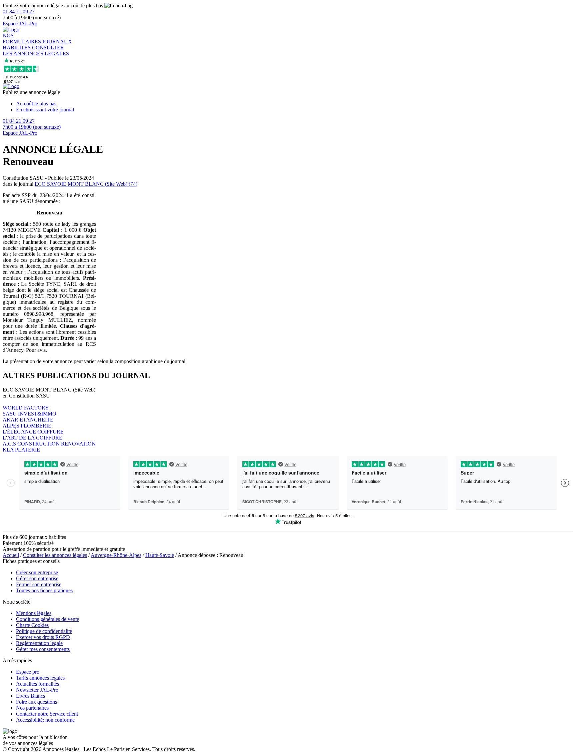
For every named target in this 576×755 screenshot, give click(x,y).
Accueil (11, 555)
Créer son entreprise (37, 572)
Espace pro (27, 672)
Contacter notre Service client (47, 714)
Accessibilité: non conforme (45, 720)
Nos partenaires (32, 708)
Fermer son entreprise (38, 584)
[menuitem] (294, 104)
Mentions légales (33, 613)
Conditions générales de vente (47, 619)
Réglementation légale (39, 643)
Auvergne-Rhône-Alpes (116, 555)
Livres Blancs (30, 696)
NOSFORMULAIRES (22, 38)
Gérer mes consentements (43, 649)
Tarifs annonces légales (40, 678)
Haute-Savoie (159, 555)
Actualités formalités (37, 684)
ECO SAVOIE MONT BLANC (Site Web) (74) (86, 184)
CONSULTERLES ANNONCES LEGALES (36, 50)
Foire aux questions (36, 702)
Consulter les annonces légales (55, 555)
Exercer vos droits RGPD (43, 637)
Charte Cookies (32, 625)
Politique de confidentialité (44, 631)
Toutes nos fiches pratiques (44, 590)
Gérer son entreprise (37, 578)
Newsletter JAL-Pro (37, 690)
